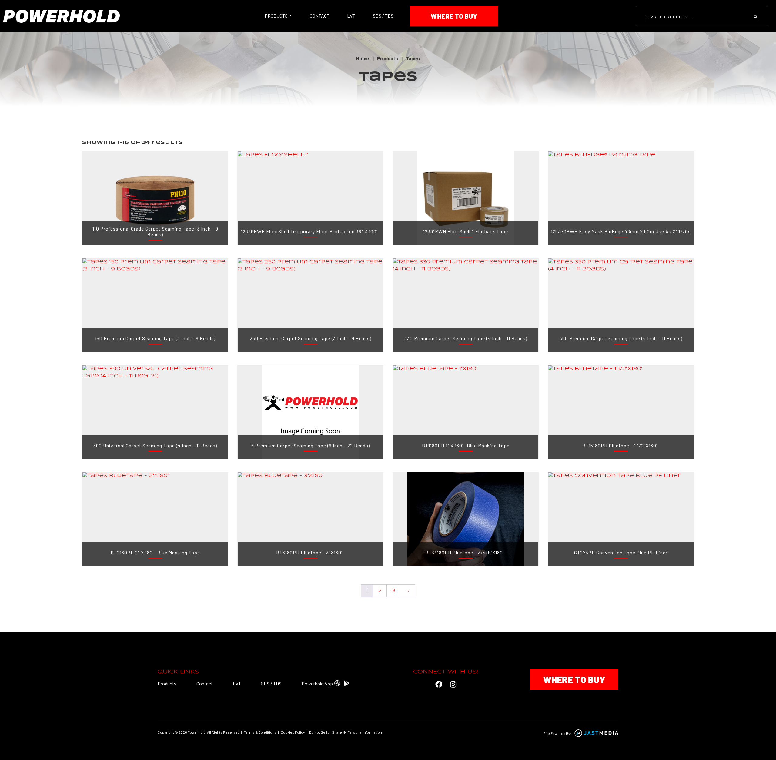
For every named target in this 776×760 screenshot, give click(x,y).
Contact (319, 15)
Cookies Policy (293, 732)
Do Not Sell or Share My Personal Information (345, 732)
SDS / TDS (383, 15)
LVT (351, 15)
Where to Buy (454, 16)
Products (276, 15)
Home (362, 58)
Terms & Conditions (260, 732)
